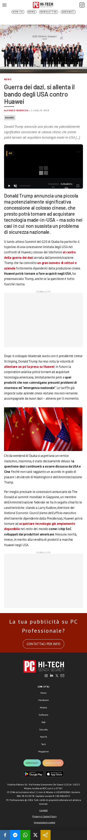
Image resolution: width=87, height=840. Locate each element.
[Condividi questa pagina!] (45, 835)
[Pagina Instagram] (82, 5)
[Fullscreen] (78, 185)
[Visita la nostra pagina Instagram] (46, 676)
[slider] (25, 185)
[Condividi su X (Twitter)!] (35, 835)
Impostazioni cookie (44, 822)
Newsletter (48, 12)
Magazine (43, 751)
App (43, 722)
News (31, 12)
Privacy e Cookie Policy (44, 816)
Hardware (43, 700)
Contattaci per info (43, 644)
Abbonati (68, 12)
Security (43, 729)
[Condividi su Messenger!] (15, 835)
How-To (18, 12)
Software (43, 714)
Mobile (43, 707)
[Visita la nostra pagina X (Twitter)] (56, 676)
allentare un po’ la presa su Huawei (29, 366)
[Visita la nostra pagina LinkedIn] (51, 676)
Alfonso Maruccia (16, 110)
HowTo (43, 736)
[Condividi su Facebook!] (5, 835)
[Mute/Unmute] (15, 185)
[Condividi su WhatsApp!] (25, 835)
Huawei (9, 117)
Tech (43, 744)
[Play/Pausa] (9, 185)
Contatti (43, 810)
